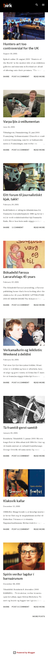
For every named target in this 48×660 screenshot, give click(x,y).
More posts (39, 616)
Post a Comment (20, 76)
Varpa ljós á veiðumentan (21, 121)
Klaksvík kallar (14, 501)
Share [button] (6, 76)
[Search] (36, 4)
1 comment (17, 227)
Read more (39, 76)
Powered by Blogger (25, 652)
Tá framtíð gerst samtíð (20, 427)
